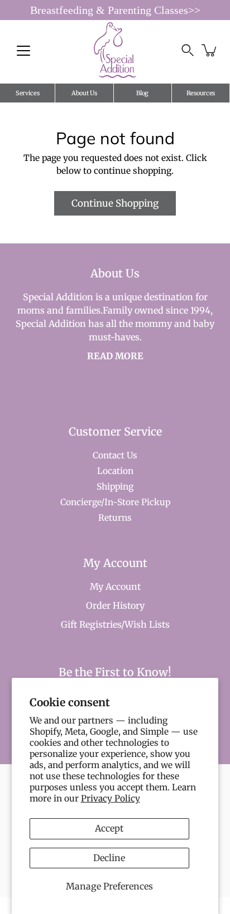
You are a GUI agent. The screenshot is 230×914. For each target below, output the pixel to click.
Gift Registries (91, 624)
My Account (115, 586)
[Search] (188, 50)
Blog (142, 93)
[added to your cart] (210, 50)
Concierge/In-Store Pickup (115, 502)
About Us (84, 93)
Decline (109, 857)
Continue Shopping (115, 203)
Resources (200, 93)
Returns (115, 517)
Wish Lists (147, 624)
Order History (115, 605)
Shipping (115, 486)
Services (28, 93)
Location (115, 471)
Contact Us (115, 455)
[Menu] (23, 50)
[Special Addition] (115, 50)
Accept (109, 828)
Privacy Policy (110, 798)
